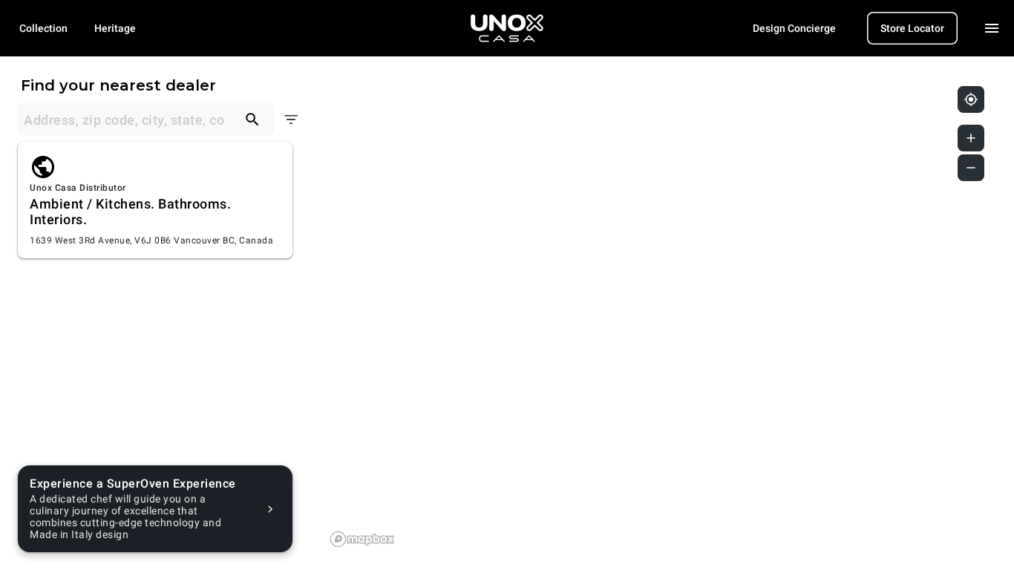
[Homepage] (507, 28)
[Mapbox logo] (362, 539)
